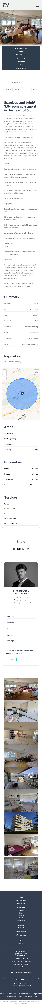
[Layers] (36, 372)
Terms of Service (19, 1003)
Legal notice (37, 994)
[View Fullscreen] (4, 378)
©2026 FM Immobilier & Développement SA (15, 994)
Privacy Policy (33, 1001)
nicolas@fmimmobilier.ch (22, 603)
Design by (31, 996)
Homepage (7, 82)
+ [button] (5, 371)
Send (11, 659)
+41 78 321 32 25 (22, 597)
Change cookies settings (14, 996)
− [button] (5, 374)
